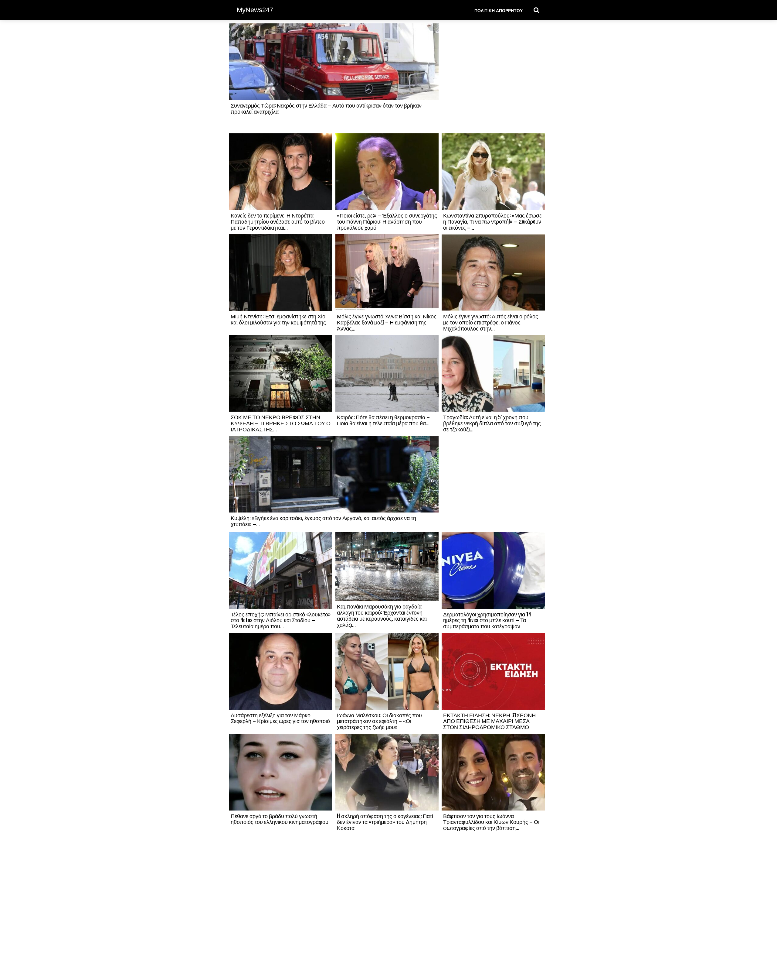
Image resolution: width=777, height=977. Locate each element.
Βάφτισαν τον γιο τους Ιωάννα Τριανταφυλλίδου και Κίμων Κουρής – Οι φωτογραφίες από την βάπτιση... (491, 822)
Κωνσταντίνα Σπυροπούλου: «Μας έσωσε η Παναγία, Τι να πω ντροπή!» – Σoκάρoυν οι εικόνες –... (492, 221)
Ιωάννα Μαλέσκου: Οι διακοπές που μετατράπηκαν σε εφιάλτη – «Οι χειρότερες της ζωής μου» (379, 721)
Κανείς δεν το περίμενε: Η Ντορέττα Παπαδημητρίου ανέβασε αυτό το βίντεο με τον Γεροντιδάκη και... (278, 221)
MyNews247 (255, 10)
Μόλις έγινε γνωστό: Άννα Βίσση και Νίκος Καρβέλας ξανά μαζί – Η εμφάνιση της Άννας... (386, 322)
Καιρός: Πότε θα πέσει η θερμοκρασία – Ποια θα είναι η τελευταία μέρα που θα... (383, 420)
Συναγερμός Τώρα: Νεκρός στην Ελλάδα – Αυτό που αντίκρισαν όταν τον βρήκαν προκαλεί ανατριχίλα (326, 108)
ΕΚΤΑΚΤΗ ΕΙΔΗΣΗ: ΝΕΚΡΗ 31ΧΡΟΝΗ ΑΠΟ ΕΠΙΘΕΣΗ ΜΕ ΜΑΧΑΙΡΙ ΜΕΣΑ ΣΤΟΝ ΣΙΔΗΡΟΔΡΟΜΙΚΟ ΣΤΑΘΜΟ (489, 721)
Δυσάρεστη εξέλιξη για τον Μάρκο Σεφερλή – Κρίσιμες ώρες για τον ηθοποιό (280, 718)
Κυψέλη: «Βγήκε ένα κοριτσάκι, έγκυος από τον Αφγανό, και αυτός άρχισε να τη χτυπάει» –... (323, 521)
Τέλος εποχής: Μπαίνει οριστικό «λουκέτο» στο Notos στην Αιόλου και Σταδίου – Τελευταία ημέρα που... (281, 620)
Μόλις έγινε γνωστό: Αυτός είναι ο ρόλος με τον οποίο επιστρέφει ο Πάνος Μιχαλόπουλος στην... (490, 322)
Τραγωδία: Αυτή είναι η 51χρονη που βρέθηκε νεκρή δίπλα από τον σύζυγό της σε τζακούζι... (492, 423)
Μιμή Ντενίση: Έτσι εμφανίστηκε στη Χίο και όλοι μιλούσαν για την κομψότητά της (278, 319)
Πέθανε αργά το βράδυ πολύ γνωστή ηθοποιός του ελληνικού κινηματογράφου (279, 819)
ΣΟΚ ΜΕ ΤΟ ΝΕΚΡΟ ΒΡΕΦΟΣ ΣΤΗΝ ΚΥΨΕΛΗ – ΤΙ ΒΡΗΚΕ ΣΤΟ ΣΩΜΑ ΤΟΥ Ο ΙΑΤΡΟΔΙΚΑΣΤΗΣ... (281, 423)
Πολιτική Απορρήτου (498, 10)
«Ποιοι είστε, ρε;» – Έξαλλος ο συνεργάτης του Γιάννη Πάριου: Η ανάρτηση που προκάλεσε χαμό (387, 221)
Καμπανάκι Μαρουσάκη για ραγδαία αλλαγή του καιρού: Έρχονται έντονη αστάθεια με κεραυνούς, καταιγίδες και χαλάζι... (382, 615)
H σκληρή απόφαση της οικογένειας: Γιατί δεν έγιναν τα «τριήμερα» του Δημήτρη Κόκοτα (385, 822)
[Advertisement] (493, 78)
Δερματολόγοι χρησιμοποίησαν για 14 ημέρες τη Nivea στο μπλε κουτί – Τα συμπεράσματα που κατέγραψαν (487, 620)
